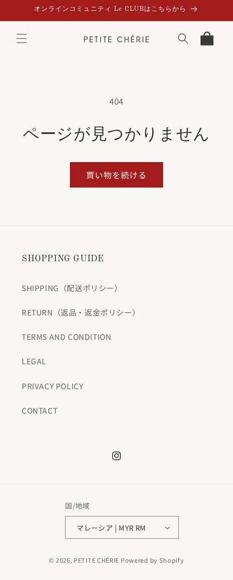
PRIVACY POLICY (52, 386)
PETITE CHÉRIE (96, 560)
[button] (22, 38)
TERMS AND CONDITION (66, 336)
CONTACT (39, 410)
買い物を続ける (116, 175)
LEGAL (34, 361)
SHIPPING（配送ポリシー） (72, 287)
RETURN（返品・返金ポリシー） (81, 312)
